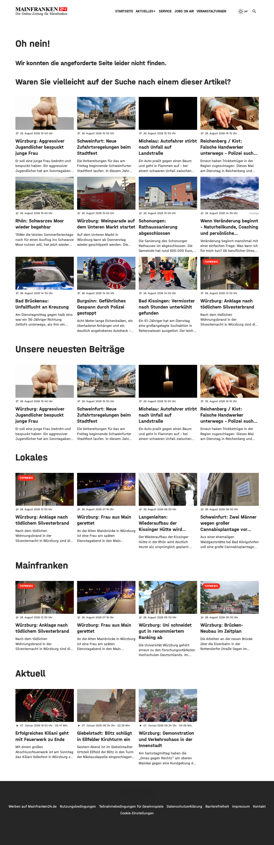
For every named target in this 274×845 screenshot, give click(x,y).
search (254, 11)
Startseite (124, 11)
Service (165, 11)
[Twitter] (137, 793)
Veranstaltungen (211, 11)
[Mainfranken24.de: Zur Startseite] (41, 11)
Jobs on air (184, 11)
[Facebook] (124, 793)
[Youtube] (150, 793)
